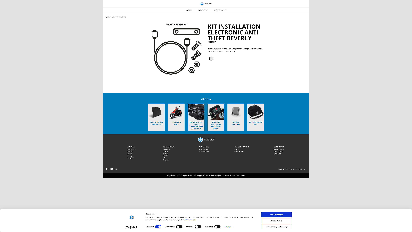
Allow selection (276, 221)
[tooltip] (211, 58)
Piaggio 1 (130, 158)
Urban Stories (239, 152)
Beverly (130, 152)
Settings (227, 227)
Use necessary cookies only (276, 227)
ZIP (164, 158)
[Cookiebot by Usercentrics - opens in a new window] (131, 227)
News (237, 149)
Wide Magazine (279, 149)
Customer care (204, 152)
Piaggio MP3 (131, 149)
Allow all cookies (276, 215)
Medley (130, 154)
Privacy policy (203, 149)
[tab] (211, 58)
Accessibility (278, 154)
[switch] (179, 226)
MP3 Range (166, 149)
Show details (190, 220)
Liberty (130, 156)
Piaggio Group (278, 152)
